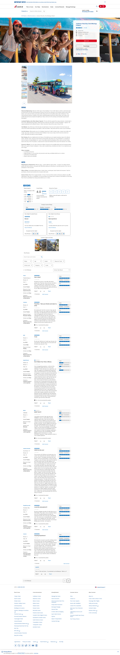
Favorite (84, 54)
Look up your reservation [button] (82, 49)
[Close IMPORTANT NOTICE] (105, 2)
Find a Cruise (86, 46)
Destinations (45, 7)
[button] (87, 11)
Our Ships (37, 7)
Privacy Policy (21, 653)
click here (36, 653)
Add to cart (86, 40)
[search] (97, 6)
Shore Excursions (31, 15)
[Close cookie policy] (118, 651)
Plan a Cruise (29, 7)
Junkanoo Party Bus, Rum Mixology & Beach (45, 15)
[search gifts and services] (44, 11)
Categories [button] (22, 11)
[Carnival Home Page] (18, 6)
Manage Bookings (70, 7)
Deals (51, 7)
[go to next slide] (24, 103)
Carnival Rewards (59, 7)
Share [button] (78, 54)
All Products (23, 15)
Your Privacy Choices (75, 619)
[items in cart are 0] (98, 11)
